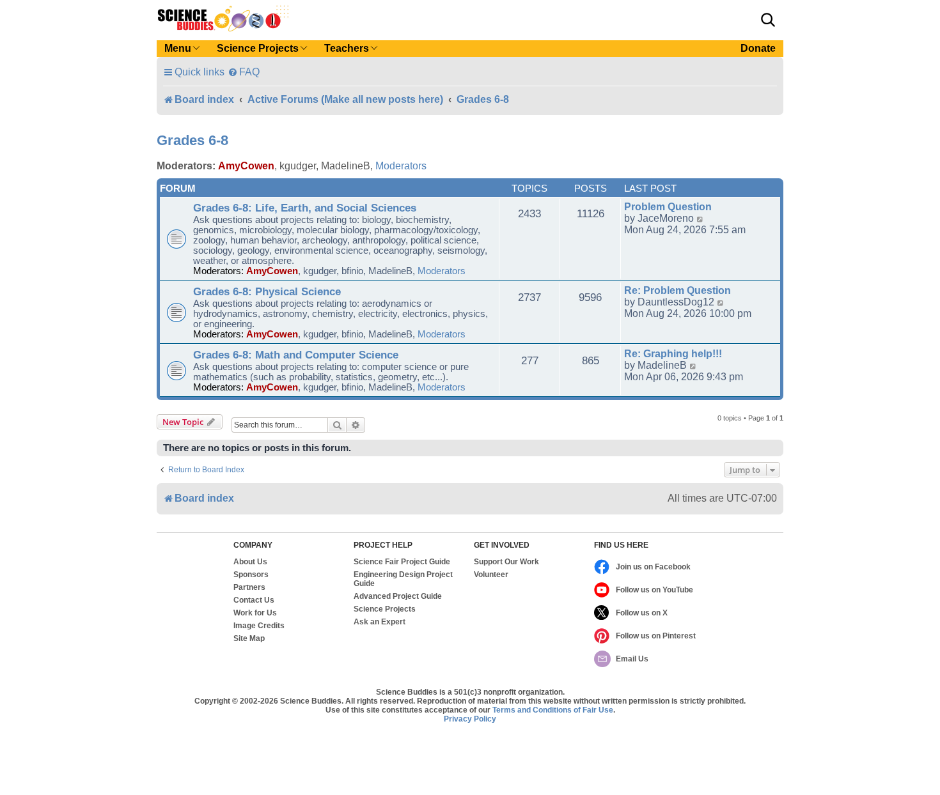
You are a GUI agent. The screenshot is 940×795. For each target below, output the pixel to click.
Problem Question (668, 206)
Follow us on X (642, 612)
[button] (768, 19)
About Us (250, 561)
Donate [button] (758, 48)
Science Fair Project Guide (402, 561)
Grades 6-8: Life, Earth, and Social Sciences (304, 207)
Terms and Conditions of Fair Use (552, 710)
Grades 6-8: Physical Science (267, 291)
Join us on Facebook (653, 566)
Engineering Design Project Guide (403, 579)
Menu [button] (177, 48)
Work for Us (255, 612)
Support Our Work (506, 561)
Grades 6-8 (192, 140)
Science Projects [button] (258, 48)
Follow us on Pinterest (656, 635)
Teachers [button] (346, 48)
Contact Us (253, 600)
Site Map (249, 638)
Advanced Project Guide (398, 596)
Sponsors (251, 574)
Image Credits (259, 625)
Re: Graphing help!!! (673, 353)
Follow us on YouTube (654, 589)
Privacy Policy (470, 718)
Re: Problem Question (677, 290)
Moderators (401, 165)
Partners (249, 587)
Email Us (632, 658)
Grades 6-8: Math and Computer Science (295, 354)
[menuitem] (244, 72)
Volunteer (491, 574)
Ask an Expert (379, 621)
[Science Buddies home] (223, 18)
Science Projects (385, 609)
